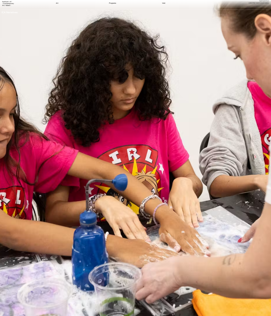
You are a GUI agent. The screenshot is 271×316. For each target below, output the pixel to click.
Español (264, 0)
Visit (163, 3)
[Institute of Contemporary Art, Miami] (4, 3)
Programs (112, 3)
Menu (267, 3)
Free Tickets (256, 3)
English (260, 0)
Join (250, 3)
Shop (262, 3)
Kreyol (267, 0)
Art (57, 3)
